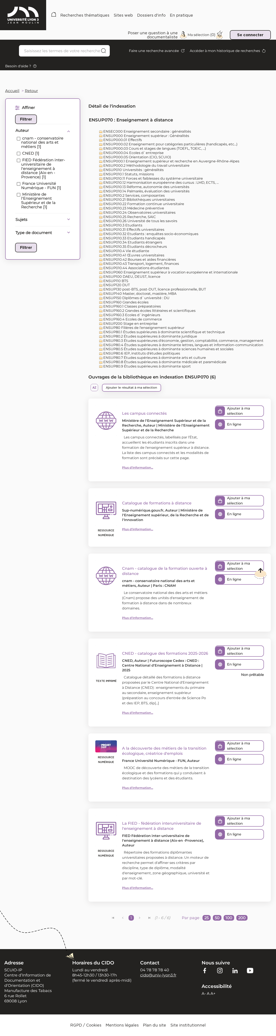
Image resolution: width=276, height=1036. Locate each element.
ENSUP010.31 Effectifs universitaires (133, 230)
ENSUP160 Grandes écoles (125, 302)
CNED (127, 661)
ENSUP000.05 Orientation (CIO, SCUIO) (136, 157)
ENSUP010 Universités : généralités (133, 170)
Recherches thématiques (84, 15)
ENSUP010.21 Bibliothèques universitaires (138, 200)
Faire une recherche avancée (154, 51)
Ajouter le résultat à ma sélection (131, 387)
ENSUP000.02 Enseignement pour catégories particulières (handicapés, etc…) (169, 144)
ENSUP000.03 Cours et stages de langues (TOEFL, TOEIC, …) (154, 148)
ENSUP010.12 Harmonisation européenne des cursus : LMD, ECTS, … (160, 183)
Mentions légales (122, 1025)
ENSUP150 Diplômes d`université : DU (135, 298)
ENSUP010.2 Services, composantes (133, 195)
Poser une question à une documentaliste (153, 35)
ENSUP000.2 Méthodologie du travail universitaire (146, 165)
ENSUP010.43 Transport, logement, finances (140, 264)
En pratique (181, 15)
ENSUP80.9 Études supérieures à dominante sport (146, 366)
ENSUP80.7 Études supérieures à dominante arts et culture (154, 358)
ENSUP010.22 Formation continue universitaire (143, 204)
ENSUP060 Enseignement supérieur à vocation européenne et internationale (170, 272)
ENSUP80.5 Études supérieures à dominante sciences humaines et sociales (168, 349)
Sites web (123, 15)
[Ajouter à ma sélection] (220, 411)
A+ (212, 993)
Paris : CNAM (164, 586)
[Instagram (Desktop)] (220, 970)
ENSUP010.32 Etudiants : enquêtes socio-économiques (150, 234)
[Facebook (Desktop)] (205, 970)
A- (204, 993)
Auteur (22, 130)
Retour (31, 90)
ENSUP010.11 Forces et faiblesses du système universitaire (152, 178)
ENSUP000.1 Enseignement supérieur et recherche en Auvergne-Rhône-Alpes (170, 161)
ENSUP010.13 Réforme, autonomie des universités (145, 187)
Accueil (53, 15)
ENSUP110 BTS (115, 281)
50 (217, 917)
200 (242, 917)
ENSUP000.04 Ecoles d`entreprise (133, 153)
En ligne (234, 424)
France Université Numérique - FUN (153, 761)
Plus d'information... (137, 467)
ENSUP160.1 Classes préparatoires (131, 306)
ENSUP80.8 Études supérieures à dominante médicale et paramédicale (164, 362)
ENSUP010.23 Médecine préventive (133, 208)
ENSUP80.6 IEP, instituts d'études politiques (141, 353)
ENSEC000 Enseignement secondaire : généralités (146, 131)
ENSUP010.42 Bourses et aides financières (139, 259)
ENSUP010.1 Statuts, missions (128, 174)
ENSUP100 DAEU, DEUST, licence (131, 277)
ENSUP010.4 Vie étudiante (125, 251)
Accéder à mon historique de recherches (225, 51)
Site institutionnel (188, 1025)
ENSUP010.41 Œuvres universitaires (133, 255)
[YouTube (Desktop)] (250, 970)
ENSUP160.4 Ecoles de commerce (132, 319)
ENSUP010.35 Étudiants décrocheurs (134, 247)
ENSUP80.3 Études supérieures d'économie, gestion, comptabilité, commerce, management (182, 341)
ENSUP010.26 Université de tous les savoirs (139, 221)
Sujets (21, 219)
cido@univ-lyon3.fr (158, 975)
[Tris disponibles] (94, 387)
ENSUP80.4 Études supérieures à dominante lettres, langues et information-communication (182, 345)
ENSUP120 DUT (116, 285)
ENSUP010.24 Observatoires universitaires (139, 212)
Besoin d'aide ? (18, 66)
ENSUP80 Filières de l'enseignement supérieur (143, 328)
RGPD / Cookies (85, 1025)
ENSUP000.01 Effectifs (122, 140)
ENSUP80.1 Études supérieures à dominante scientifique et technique (163, 332)
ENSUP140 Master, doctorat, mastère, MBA (139, 294)
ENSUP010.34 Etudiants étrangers (132, 242)
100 (229, 917)
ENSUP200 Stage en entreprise (130, 324)
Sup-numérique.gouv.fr (142, 510)
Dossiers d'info (151, 15)
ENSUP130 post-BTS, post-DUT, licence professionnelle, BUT (154, 289)
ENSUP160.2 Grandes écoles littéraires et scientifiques (149, 311)
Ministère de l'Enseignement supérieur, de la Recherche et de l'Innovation (165, 515)
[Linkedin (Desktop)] (235, 970)
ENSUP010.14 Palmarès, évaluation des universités (146, 191)
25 (206, 917)
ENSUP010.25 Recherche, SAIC (129, 217)
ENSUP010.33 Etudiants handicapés (133, 238)
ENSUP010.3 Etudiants (122, 225)
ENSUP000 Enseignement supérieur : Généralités (145, 136)
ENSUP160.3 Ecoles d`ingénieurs (131, 315)
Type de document (34, 232)
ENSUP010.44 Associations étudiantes (135, 268)
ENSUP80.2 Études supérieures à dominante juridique (149, 336)
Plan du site (154, 1025)
